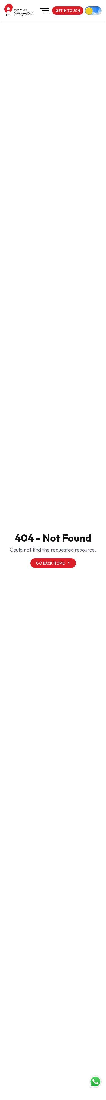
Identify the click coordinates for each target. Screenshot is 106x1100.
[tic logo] (8, 10)
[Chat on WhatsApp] (95, 1082)
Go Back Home (50, 563)
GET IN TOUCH (67, 10)
